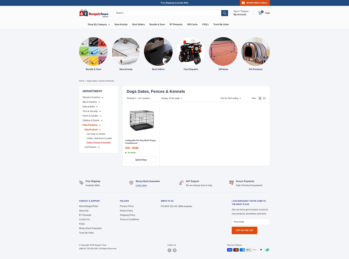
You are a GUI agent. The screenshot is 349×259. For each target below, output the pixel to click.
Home (81, 81)
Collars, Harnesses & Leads (99, 138)
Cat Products (91, 147)
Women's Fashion (92, 97)
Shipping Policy (127, 215)
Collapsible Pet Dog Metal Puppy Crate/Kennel (140, 141)
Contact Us (84, 219)
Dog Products (91, 129)
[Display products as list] (264, 98)
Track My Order (221, 24)
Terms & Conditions (129, 219)
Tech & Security (90, 111)
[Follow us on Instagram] (175, 250)
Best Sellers (138, 24)
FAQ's (205, 24)
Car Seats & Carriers (96, 134)
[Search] (224, 13)
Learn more (141, 185)
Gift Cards (192, 24)
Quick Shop (141, 160)
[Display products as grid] (260, 98)
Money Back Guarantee (90, 228)
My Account (240, 14)
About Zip (83, 211)
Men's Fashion (90, 102)
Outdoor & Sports (91, 120)
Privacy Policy (127, 206)
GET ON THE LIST (244, 230)
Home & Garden (91, 116)
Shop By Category (97, 24)
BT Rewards (176, 24)
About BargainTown (88, 206)
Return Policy (126, 211)
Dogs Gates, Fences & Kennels (100, 81)
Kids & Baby (89, 106)
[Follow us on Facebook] (169, 250)
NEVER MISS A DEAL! (256, 3)
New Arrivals (121, 24)
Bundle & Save (157, 24)
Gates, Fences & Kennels (99, 142)
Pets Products (90, 125)
